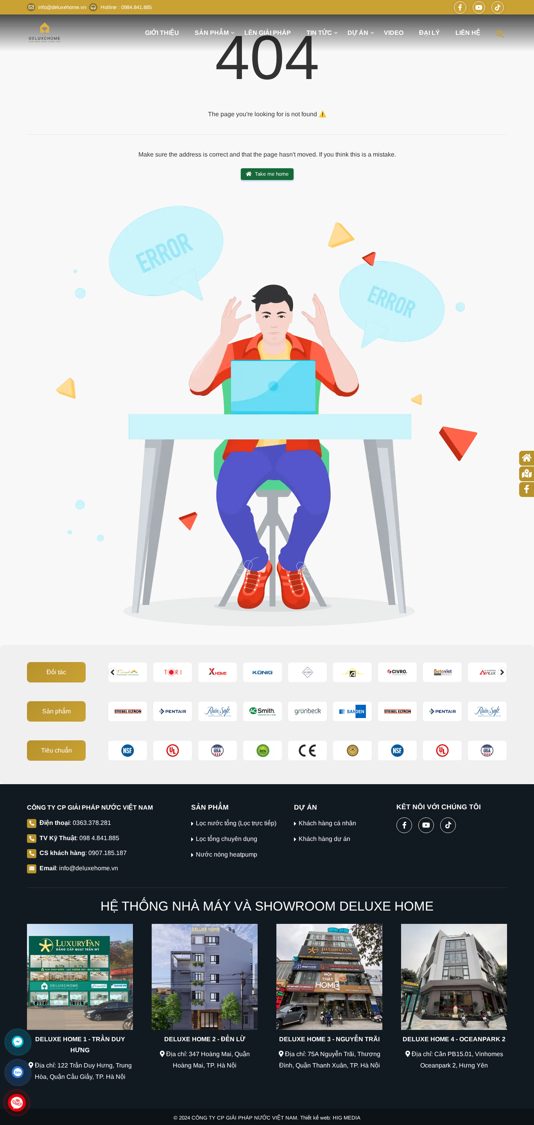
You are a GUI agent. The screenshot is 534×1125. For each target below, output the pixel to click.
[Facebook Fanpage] (460, 7)
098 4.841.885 (99, 838)
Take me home (272, 174)
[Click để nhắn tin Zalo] (17, 1072)
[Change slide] (112, 672)
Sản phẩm (56, 711)
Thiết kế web (315, 1118)
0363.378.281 (92, 822)
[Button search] (500, 33)
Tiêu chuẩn (56, 750)
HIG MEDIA (346, 1118)
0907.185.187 (107, 853)
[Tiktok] (497, 7)
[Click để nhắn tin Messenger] (17, 1042)
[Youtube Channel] (478, 7)
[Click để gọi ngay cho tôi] (17, 1103)
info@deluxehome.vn (88, 868)
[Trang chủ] (44, 32)
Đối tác (56, 672)
